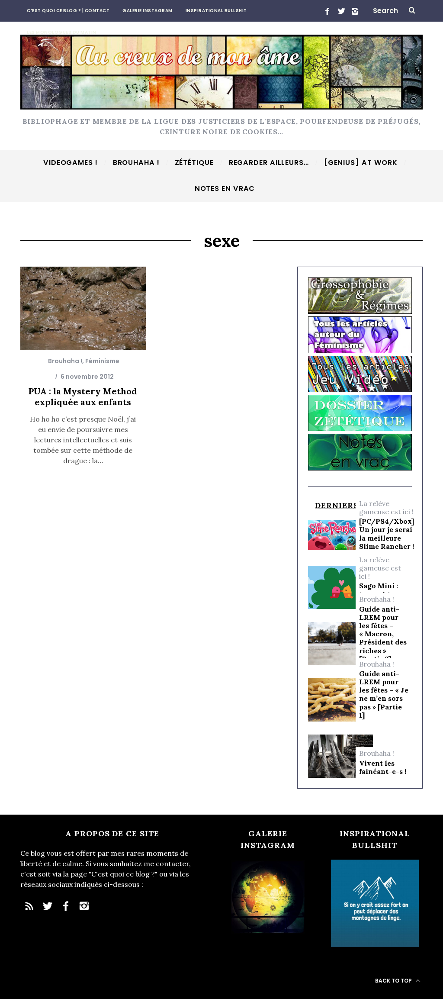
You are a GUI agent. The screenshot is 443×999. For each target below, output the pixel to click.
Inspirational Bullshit (216, 10)
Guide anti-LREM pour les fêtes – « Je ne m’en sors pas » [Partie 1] (383, 694)
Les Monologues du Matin (61, 32)
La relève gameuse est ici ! (386, 508)
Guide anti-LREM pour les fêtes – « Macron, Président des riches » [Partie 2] (383, 634)
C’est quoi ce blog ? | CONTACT (68, 10)
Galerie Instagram (147, 10)
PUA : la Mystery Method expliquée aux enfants (83, 396)
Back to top (394, 980)
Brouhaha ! (65, 361)
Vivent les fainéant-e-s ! (382, 767)
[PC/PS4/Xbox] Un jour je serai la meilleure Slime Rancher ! (386, 534)
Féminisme (102, 361)
